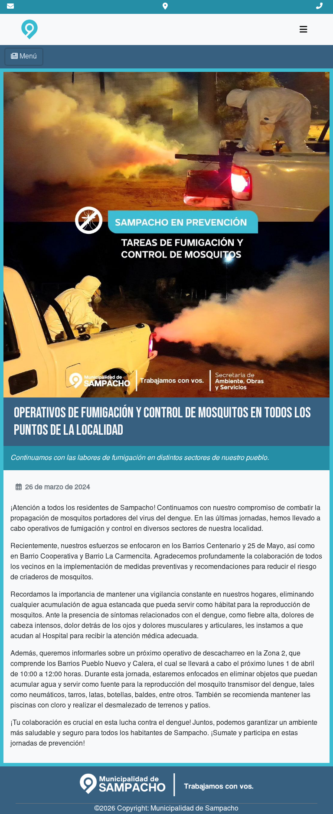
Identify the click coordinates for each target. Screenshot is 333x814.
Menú (28, 56)
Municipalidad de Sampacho (194, 808)
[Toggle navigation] (303, 29)
